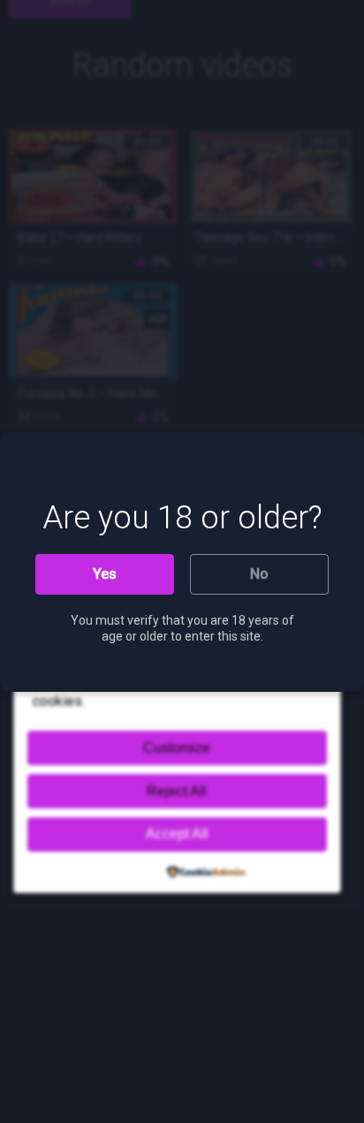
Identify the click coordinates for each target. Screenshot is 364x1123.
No (259, 573)
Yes (105, 573)
